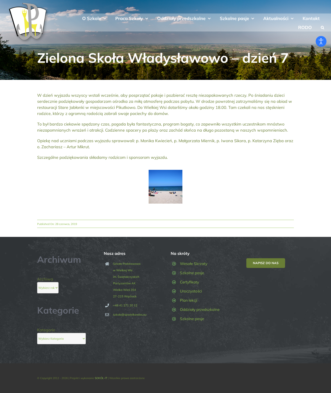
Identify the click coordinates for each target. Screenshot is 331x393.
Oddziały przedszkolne (200, 309)
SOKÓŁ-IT (101, 378)
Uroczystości (191, 291)
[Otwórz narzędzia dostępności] (321, 41)
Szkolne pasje (192, 272)
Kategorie (46, 329)
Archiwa (45, 279)
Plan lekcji (188, 300)
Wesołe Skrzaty (193, 263)
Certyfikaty (189, 282)
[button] (322, 26)
